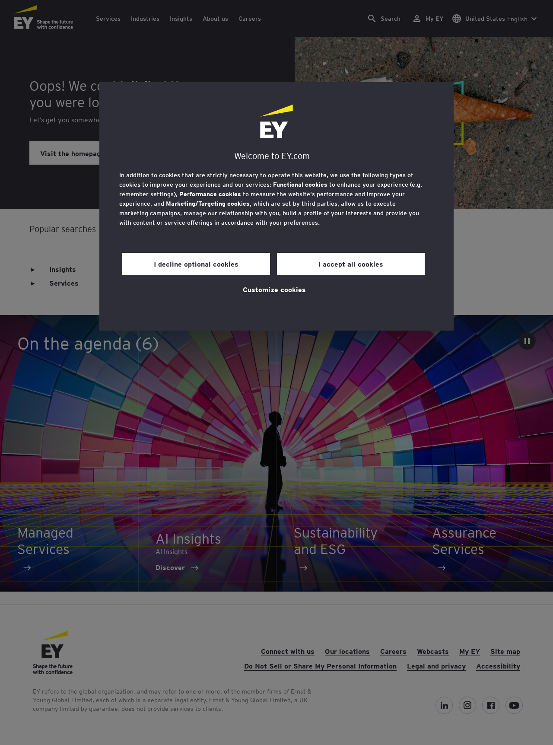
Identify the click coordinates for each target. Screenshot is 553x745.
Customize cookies (274, 289)
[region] (276, 206)
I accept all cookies (350, 263)
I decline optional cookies (196, 263)
